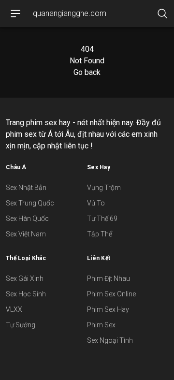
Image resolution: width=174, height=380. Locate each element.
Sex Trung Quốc (30, 203)
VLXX (14, 309)
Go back (87, 72)
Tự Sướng (20, 325)
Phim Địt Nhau (108, 278)
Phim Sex (101, 325)
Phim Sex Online (111, 294)
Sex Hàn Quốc (27, 218)
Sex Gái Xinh (25, 278)
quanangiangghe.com (69, 13)
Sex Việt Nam (26, 234)
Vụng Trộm (104, 187)
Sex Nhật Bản (26, 187)
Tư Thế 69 (102, 218)
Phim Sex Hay (108, 309)
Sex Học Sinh (26, 294)
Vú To (96, 203)
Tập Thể (99, 234)
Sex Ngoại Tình (110, 340)
